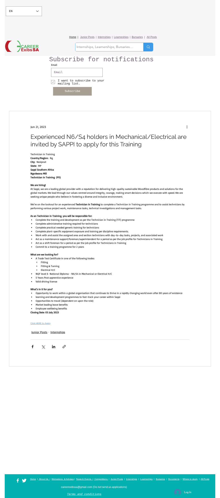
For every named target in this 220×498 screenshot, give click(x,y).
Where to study (190, 479)
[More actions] (186, 126)
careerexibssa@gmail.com (76, 487)
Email (54, 65)
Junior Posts (87, 37)
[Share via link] (64, 347)
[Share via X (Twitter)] (43, 347)
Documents (173, 479)
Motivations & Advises (63, 479)
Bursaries (137, 37)
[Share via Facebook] (33, 347)
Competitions (101, 479)
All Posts (152, 37)
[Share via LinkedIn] (54, 347)
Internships (104, 37)
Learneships (121, 37)
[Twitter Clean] (24, 480)
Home (72, 37)
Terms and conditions (84, 494)
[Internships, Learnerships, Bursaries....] (148, 47)
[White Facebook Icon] (17, 480)
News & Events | (84, 479)
